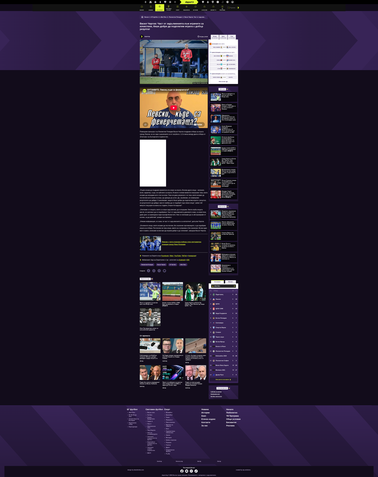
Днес (223, 37)
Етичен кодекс (208, 419)
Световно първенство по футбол (152, 438)
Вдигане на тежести (169, 425)
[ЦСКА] (155, 2)
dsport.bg (147, 36)
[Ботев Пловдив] (170, 2)
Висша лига (151, 412)
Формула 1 (169, 420)
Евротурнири (133, 426)
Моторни (169, 437)
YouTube (177, 256)
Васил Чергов (161, 264)
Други (149, 453)
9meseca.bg (179, 461)
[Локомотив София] (232, 2)
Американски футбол (170, 450)
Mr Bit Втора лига (133, 415)
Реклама (230, 426)
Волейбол (169, 412)
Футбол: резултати (216, 396)
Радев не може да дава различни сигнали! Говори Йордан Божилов (193, 384)
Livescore (204, 10)
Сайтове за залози (216, 391)
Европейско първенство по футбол (152, 443)
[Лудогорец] (145, 2)
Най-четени (222, 206)
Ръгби (168, 454)
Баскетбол (169, 415)
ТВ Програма (222, 9)
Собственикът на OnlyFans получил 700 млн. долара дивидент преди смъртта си (149, 357)
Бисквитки (231, 422)
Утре (232, 37)
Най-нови (222, 89)
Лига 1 (149, 424)
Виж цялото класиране (222, 379)
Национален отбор (132, 423)
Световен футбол (168, 9)
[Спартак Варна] (203, 2)
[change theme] (238, 8)
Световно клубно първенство (151, 449)
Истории (195, 10)
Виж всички (222, 81)
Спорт (177, 10)
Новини (151, 10)
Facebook (165, 256)
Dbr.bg (219, 461)
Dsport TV (213, 10)
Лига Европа (151, 430)
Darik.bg (159, 461)
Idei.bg (199, 461)
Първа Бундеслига (151, 418)
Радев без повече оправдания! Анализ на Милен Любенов (149, 383)
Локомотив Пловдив (175, 17)
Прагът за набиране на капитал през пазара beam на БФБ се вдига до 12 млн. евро (172, 384)
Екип (203, 416)
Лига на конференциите (224, 74)
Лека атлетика (170, 422)
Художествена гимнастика (170, 431)
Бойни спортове (171, 440)
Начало (142, 10)
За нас (204, 426)
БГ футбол (160, 10)
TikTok (184, 256)
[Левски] (150, 2)
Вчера (215, 37)
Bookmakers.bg (215, 394)
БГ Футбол (173, 264)
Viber (171, 256)
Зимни (168, 435)
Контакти (205, 422)
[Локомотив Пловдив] (227, 2)
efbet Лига (163, 17)
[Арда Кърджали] (165, 2)
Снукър (168, 445)
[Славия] (207, 2)
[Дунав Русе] (222, 2)
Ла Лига (218, 44)
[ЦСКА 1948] (160, 2)
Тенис (168, 417)
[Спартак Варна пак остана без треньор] (223, 236)
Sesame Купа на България (134, 419)
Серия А (150, 421)
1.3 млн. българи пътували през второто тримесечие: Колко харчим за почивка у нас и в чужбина (195, 358)
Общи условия (233, 419)
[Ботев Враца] (217, 2)
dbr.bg (141, 361)
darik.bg (165, 361)
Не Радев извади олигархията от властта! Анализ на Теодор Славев (173, 357)
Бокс (167, 428)
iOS (188, 260)
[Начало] (142, 17)
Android (182, 260)
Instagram (192, 256)
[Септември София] (175, 2)
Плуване (168, 442)
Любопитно (186, 10)
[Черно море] (212, 2)
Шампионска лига (223, 52)
